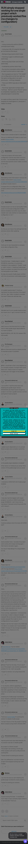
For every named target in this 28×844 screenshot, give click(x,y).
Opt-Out (23, 428)
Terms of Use (20, 424)
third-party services (17, 426)
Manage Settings (14, 433)
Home (7, 2)
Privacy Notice (8, 424)
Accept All (14, 431)
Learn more (23, 417)
